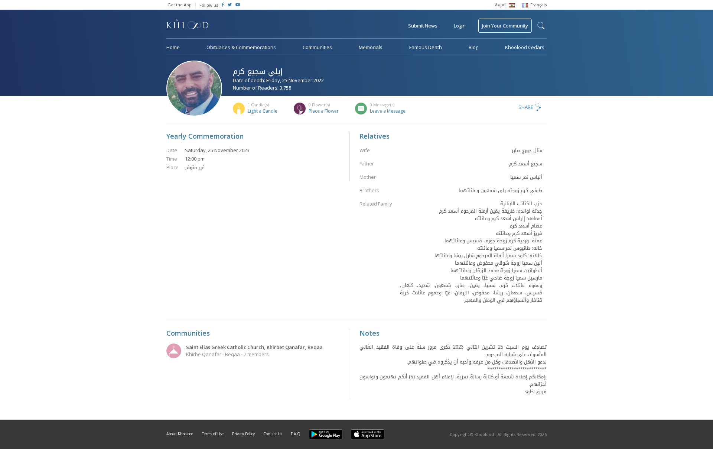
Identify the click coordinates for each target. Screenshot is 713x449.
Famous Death (425, 47)
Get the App (179, 4)
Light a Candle (262, 111)
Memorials (370, 47)
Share (525, 107)
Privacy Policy (243, 433)
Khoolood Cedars (524, 47)
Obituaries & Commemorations (241, 47)
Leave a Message (388, 111)
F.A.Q (295, 433)
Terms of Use (213, 433)
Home (173, 47)
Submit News (422, 25)
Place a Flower (324, 111)
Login (460, 25)
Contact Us (272, 433)
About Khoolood (179, 433)
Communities (317, 47)
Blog (473, 47)
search (541, 25)
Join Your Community (505, 25)
